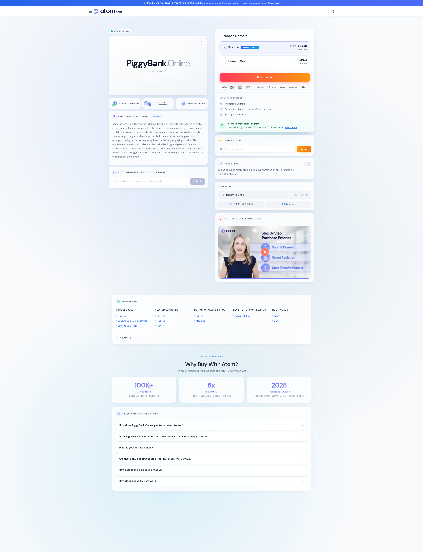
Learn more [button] (291, 127)
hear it (158, 116)
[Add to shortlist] (202, 40)
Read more (274, 3)
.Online (199, 316)
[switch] (307, 164)
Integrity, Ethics (242, 316)
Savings (161, 316)
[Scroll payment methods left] (222, 87)
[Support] (333, 11)
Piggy (277, 316)
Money (160, 325)
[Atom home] (108, 11)
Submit (304, 149)
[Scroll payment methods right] (307, 87)
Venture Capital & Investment (133, 321)
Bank (276, 321)
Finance (122, 316)
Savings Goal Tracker (128, 325)
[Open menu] (90, 11)
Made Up (200, 321)
